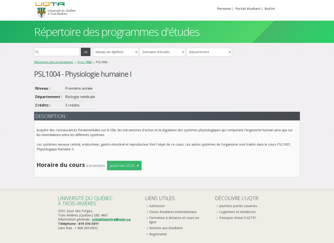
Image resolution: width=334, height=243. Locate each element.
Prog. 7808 (84, 62)
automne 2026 (122, 165)
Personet (224, 8)
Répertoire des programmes (53, 62)
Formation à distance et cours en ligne (174, 220)
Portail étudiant (248, 8)
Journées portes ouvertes (238, 206)
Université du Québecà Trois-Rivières (85, 201)
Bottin (270, 8)
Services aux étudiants (166, 228)
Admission (157, 206)
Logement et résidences (237, 212)
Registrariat (158, 234)
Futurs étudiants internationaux (173, 212)
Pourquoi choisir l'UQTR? (237, 218)
